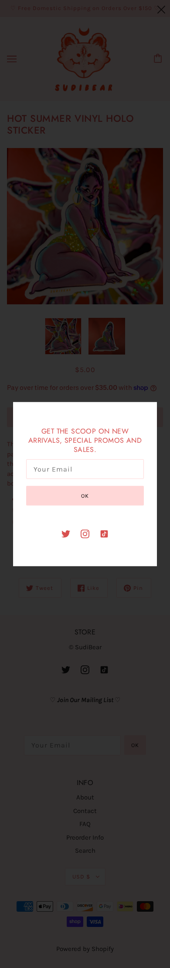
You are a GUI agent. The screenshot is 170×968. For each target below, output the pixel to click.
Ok (85, 496)
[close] (161, 9)
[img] (65, 533)
